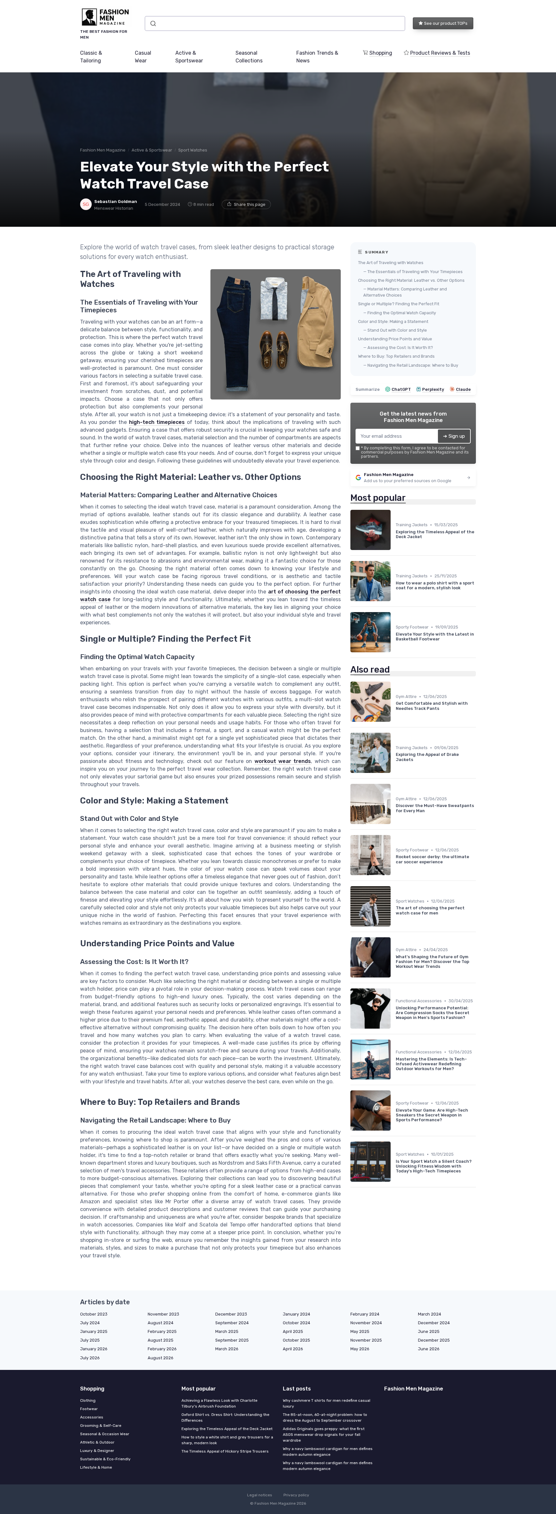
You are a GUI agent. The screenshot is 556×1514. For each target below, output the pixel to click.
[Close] (394, 739)
